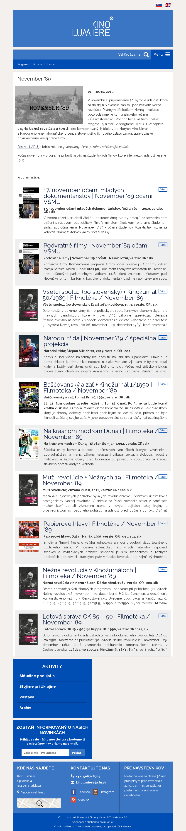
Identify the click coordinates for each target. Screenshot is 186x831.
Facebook (84, 792)
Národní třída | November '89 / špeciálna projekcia (100, 341)
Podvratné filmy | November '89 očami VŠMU (96, 248)
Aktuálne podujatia (37, 676)
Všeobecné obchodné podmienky (93, 822)
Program (22, 64)
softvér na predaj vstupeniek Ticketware (106, 826)
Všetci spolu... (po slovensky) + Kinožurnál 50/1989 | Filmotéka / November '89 (99, 294)
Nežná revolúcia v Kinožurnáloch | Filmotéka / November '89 (89, 573)
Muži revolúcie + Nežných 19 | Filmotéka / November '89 (100, 480)
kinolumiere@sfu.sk (91, 782)
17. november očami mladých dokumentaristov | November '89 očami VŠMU (98, 196)
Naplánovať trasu (33, 792)
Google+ (83, 799)
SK (157, 12)
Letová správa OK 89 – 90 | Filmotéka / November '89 (96, 619)
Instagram (107, 792)
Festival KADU (27, 147)
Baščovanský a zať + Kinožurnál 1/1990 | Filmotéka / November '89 (98, 387)
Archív (25, 708)
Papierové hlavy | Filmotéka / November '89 (100, 526)
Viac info (163, 190)
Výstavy (27, 697)
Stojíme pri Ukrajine (38, 686)
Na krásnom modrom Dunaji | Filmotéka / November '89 (101, 434)
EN (166, 12)
